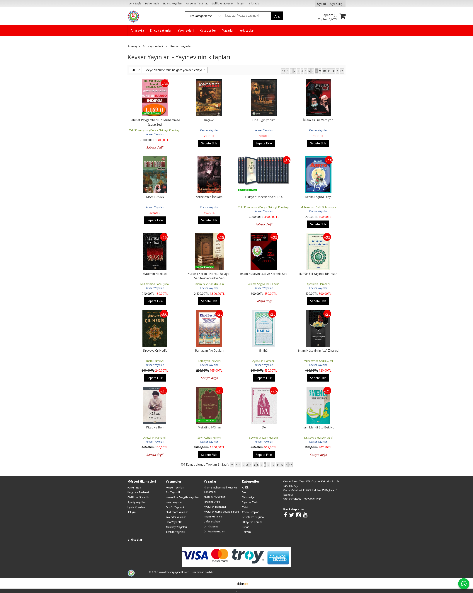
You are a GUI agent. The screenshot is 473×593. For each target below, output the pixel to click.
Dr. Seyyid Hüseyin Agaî (318, 437)
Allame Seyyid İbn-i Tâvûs (263, 284)
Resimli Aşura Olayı (318, 197)
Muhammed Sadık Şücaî (154, 284)
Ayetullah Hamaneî (318, 284)
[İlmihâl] (263, 312)
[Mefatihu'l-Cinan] (209, 389)
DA (264, 427)
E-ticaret (230, 583)
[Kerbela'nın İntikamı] (209, 158)
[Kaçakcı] (209, 82)
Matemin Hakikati (154, 274)
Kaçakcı (209, 120)
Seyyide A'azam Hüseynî (263, 437)
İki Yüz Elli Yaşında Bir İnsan (318, 274)
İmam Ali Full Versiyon (318, 120)
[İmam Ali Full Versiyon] (318, 82)
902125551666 (292, 499)
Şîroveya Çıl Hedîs (155, 350)
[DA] (264, 389)
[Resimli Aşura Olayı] (318, 158)
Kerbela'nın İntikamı (209, 197)
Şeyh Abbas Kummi (209, 437)
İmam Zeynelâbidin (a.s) (209, 284)
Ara (277, 16)
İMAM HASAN (154, 197)
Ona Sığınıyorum (263, 120)
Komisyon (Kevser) (209, 361)
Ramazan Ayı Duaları (209, 350)
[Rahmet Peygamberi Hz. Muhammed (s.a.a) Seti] (155, 82)
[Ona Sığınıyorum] (264, 82)
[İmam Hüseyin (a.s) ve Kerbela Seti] (264, 235)
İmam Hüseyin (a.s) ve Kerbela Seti (263, 274)
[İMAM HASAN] (155, 158)
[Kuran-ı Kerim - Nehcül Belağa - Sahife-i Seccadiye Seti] (209, 235)
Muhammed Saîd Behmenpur (318, 207)
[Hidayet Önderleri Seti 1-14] (264, 158)
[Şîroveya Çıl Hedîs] (154, 312)
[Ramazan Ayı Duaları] (209, 312)
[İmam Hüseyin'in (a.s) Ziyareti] (318, 312)
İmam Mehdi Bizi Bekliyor (318, 427)
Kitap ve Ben (155, 427)
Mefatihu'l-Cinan (209, 427)
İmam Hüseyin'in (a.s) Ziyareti (318, 350)
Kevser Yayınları (154, 134)
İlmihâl (263, 350)
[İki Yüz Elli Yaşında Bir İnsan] (318, 235)
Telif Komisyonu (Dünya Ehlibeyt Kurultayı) (155, 130)
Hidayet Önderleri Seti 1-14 (263, 197)
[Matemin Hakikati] (155, 235)
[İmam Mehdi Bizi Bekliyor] (318, 389)
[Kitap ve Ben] (154, 389)
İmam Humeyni (155, 361)
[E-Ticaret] (242, 583)
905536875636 (312, 499)
